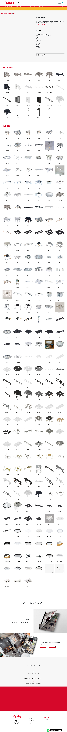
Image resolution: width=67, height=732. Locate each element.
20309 (49, 75)
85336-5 (49, 270)
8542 (7, 270)
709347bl (28, 569)
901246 (38, 532)
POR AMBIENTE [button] (56, 9)
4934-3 (17, 146)
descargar (24, 622)
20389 (17, 332)
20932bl (17, 581)
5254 (49, 208)
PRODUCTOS (18, 6)
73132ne (38, 556)
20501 (17, 233)
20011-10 (28, 171)
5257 (7, 395)
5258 (7, 220)
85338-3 (59, 270)
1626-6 (28, 308)
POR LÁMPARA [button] (43, 9)
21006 (49, 569)
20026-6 (38, 432)
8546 (28, 270)
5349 (28, 457)
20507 (59, 320)
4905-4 (17, 133)
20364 (49, 332)
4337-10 (17, 357)
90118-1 (17, 283)
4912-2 (49, 133)
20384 (28, 332)
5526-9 (17, 158)
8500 (28, 258)
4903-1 (7, 133)
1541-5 (59, 283)
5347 (7, 457)
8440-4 (17, 507)
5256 (59, 382)
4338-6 (28, 357)
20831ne (59, 507)
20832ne (49, 507)
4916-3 (59, 133)
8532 (49, 345)
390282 (7, 532)
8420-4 (49, 158)
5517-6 (59, 494)
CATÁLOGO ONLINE (33, 6)
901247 (59, 519)
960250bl (59, 544)
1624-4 (17, 308)
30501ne (28, 556)
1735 (59, 245)
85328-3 (38, 270)
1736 (38, 420)
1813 (59, 183)
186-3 (38, 295)
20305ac (59, 88)
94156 (28, 196)
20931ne (38, 519)
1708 (38, 183)
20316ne (17, 113)
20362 (7, 345)
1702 (28, 183)
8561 (49, 519)
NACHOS (10, 13)
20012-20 (17, 432)
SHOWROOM (11, 6)
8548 (17, 270)
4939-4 (7, 233)
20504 (49, 233)
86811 (49, 196)
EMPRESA (6, 6)
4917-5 (59, 220)
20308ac (38, 75)
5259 (17, 220)
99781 (38, 544)
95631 (28, 295)
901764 (59, 532)
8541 (59, 258)
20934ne (28, 519)
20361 (17, 345)
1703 (17, 183)
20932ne (7, 519)
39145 (7, 320)
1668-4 (59, 457)
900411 (17, 532)
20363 (59, 332)
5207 (38, 146)
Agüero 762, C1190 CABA (33, 673)
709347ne (38, 569)
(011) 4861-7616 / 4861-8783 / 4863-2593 (33, 678)
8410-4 (28, 158)
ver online (14, 622)
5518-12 (7, 158)
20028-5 (49, 171)
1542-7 (7, 295)
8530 (49, 258)
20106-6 (49, 283)
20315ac (49, 113)
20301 (7, 88)
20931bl (7, 581)
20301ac (7, 75)
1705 (59, 171)
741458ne (17, 556)
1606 (7, 308)
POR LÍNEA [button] (18, 9)
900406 (7, 544)
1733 (38, 245)
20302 (59, 75)
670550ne (49, 556)
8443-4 (59, 295)
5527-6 (49, 494)
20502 (28, 233)
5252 (59, 469)
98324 (17, 544)
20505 (59, 233)
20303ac (28, 75)
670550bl (59, 556)
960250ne (7, 556)
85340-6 (7, 283)
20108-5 (38, 283)
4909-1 (28, 133)
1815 (7, 196)
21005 (59, 569)
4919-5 (17, 407)
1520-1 (38, 320)
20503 (38, 233)
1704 (7, 183)
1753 (38, 196)
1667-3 (28, 245)
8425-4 (59, 158)
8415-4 (38, 158)
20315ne (38, 113)
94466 (49, 320)
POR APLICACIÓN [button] (30, 9)
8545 (7, 357)
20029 (38, 345)
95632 (17, 295)
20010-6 (17, 171)
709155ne (49, 544)
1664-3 (7, 245)
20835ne (38, 507)
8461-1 (38, 308)
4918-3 (7, 146)
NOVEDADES (25, 6)
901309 (28, 532)
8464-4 (59, 308)
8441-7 (49, 295)
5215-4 (59, 146)
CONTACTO (40, 6)
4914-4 (38, 220)
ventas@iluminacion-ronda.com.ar (33, 683)
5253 (28, 208)
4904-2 (49, 220)
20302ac (17, 75)
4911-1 (38, 133)
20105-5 (28, 283)
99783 (28, 544)
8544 (7, 332)
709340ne (17, 569)
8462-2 (49, 308)
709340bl (7, 569)
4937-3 (28, 146)
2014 (17, 258)
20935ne (17, 519)
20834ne (28, 507)
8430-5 (7, 171)
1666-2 (17, 245)
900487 (49, 532)
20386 (38, 332)
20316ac (28, 113)
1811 (49, 183)
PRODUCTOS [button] (9, 9)
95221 (17, 196)
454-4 (17, 208)
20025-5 (38, 171)
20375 (17, 370)
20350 (17, 100)
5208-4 (49, 146)
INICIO (30, 715)
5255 (17, 382)
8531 (38, 258)
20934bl (28, 581)
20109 (28, 345)
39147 (28, 320)
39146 (17, 320)
